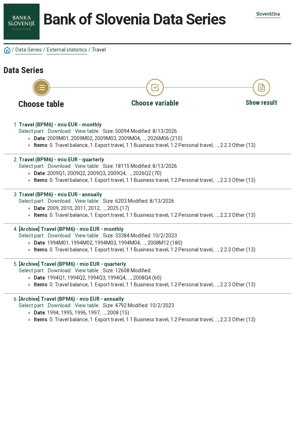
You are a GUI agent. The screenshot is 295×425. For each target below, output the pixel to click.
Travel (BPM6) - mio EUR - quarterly (61, 159)
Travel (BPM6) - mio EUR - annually (60, 194)
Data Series (28, 50)
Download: (60, 131)
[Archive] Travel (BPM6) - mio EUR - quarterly (72, 264)
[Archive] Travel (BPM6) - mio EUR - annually (71, 299)
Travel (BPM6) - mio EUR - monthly (60, 125)
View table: (87, 131)
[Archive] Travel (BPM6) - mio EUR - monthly (71, 229)
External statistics (67, 50)
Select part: (32, 131)
